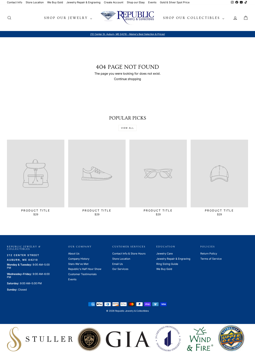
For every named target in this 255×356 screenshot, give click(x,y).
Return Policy (208, 253)
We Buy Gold (55, 2)
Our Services (120, 269)
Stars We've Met (78, 264)
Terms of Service (211, 258)
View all (127, 128)
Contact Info (14, 2)
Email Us (117, 264)
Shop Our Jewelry (66, 18)
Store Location (35, 2)
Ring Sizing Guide (167, 264)
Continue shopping (127, 79)
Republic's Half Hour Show (84, 269)
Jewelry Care (164, 253)
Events (152, 2)
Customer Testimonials (82, 274)
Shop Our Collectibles (192, 18)
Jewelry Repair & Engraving (83, 2)
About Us (73, 253)
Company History (78, 258)
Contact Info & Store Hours (129, 253)
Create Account (113, 2)
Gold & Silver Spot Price (175, 2)
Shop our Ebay (136, 2)
